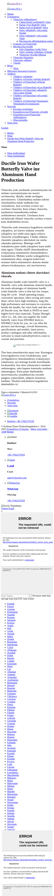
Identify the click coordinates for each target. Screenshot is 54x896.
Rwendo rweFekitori (23, 109)
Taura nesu (12, 123)
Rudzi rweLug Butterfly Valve (33, 27)
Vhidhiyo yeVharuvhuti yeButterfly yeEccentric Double (30, 91)
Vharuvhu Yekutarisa (23, 57)
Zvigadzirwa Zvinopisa (18, 429)
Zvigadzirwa (13, 16)
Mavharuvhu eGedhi (23, 46)
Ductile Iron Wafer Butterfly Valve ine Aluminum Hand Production (25, 140)
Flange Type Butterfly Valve (32, 25)
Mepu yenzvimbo (39, 429)
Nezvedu (11, 106)
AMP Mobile (7, 432)
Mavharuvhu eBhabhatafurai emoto (36, 41)
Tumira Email (7, 508)
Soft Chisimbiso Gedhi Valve (33, 49)
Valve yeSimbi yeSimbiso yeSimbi (35, 52)
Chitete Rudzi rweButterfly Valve (35, 22)
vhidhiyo (11, 74)
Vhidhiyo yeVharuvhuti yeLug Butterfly (32, 87)
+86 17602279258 (16, 455)
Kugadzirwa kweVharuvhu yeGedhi (30, 112)
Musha (10, 14)
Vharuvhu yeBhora (22, 60)
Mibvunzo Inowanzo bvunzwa (21, 71)
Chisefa (16, 63)
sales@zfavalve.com (17, 477)
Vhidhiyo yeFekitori (22, 76)
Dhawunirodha (20, 120)
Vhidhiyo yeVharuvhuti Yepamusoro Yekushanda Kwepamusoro (30, 102)
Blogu (10, 65)
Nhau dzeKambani (16, 153)
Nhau (15, 68)
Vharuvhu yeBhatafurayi (25, 19)
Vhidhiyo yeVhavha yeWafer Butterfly (31, 79)
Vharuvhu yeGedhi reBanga (32, 54)
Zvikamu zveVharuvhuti (24, 44)
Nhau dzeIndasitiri (16, 156)
